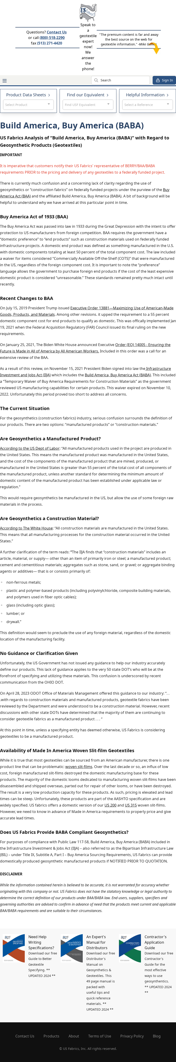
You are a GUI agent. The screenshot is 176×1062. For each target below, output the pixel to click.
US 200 (110, 805)
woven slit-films (78, 766)
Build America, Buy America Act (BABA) (118, 374)
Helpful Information (146, 94)
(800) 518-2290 (52, 37)
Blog (157, 1036)
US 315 (131, 805)
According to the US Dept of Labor (30, 448)
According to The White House (26, 528)
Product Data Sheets (26, 94)
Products (51, 1036)
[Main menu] (4, 80)
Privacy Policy (132, 1036)
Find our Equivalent (86, 94)
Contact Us (57, 32)
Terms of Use (99, 1036)
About (74, 1036)
